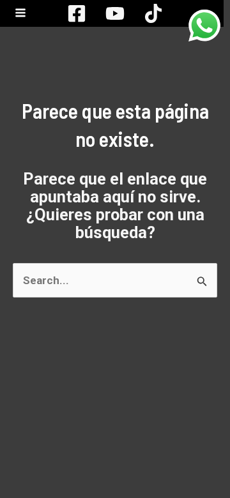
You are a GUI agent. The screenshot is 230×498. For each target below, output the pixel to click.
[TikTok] (153, 13)
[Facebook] (77, 13)
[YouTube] (115, 13)
